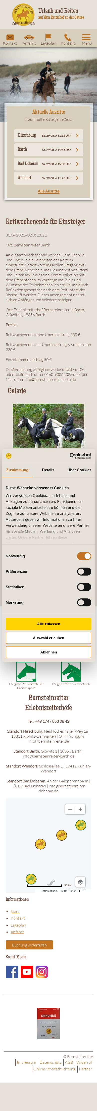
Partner (85, 1068)
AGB (69, 1062)
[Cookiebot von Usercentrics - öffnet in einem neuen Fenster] (69, 456)
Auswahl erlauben (48, 638)
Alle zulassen (48, 624)
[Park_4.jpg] (48, 425)
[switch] (84, 572)
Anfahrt (29, 43)
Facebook (12, 972)
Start (15, 911)
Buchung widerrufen (29, 944)
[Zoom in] (80, 809)
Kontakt (10, 43)
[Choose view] (80, 882)
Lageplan (48, 43)
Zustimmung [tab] (17, 470)
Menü (87, 43)
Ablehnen (48, 652)
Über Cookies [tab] (79, 470)
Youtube (27, 972)
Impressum (26, 1062)
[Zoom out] (70, 809)
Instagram (42, 972)
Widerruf (84, 1062)
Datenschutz (50, 1062)
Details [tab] (48, 470)
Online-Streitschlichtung (54, 1068)
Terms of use (49, 890)
